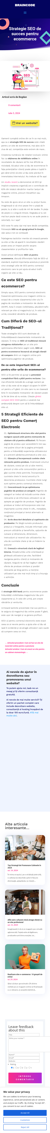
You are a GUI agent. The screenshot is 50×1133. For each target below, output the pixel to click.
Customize (25, 1120)
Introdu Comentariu (25, 1077)
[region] (25, 1110)
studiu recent (11, 182)
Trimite (33, 790)
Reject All (25, 1127)
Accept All (25, 1113)
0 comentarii (14, 105)
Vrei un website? (27, 123)
